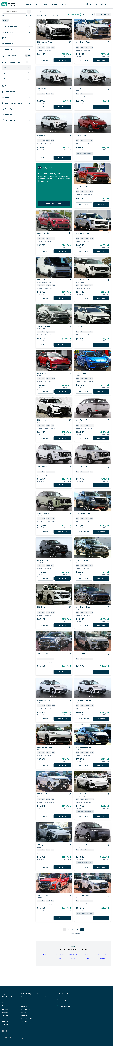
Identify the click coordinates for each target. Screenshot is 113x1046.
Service (45, 4)
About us (24, 1006)
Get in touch (61, 1003)
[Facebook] (3, 1031)
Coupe (87, 954)
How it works (25, 1009)
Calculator (5, 1024)
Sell (37, 4)
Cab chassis (59, 954)
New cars (5, 1003)
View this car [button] (62, 60)
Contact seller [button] (45, 60)
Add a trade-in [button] (73, 14)
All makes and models (9, 997)
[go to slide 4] (55, 38)
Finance (55, 4)
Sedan (59, 958)
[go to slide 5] (57, 38)
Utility (73, 958)
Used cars (5, 1000)
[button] (29, 12)
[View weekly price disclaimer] (70, 56)
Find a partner (65, 1006)
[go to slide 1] (50, 38)
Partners (24, 1012)
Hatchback (102, 954)
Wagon (102, 958)
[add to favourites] (69, 42)
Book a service (26, 997)
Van (87, 958)
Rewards (24, 1015)
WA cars (5, 1009)
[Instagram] (7, 1031)
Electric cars (6, 1006)
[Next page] (82, 929)
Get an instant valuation (44, 997)
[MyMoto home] (8, 4)
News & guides (26, 1018)
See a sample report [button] (54, 203)
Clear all (28, 16)
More (64, 4)
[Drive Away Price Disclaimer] (43, 56)
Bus (44, 954)
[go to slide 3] (53, 38)
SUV (44, 958)
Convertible (73, 954)
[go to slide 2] (52, 38)
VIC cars (5, 1012)
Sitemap (24, 1021)
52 (78, 930)
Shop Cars (25, 4)
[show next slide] (69, 30)
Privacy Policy (18, 1038)
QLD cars (5, 1015)
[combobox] (14, 12)
